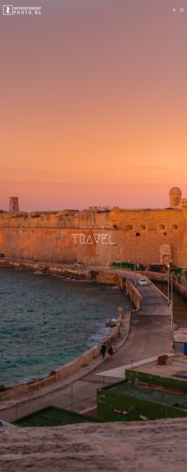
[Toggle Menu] (182, 10)
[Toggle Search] (174, 10)
